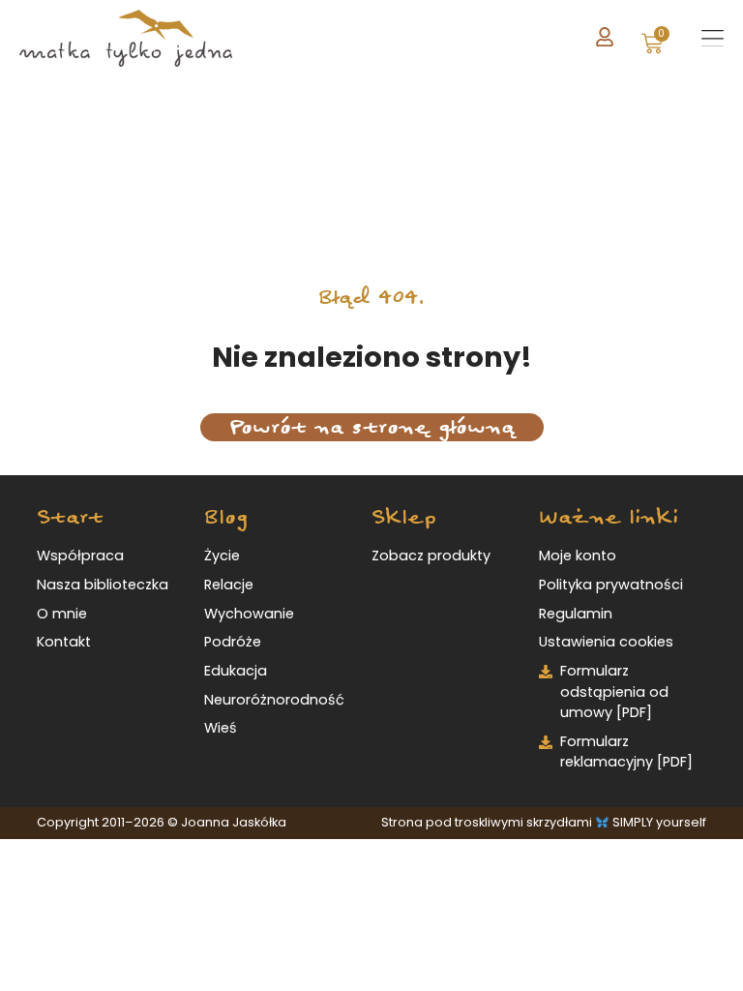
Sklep (404, 517)
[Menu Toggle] (712, 38)
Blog (226, 517)
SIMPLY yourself (659, 822)
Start (70, 517)
